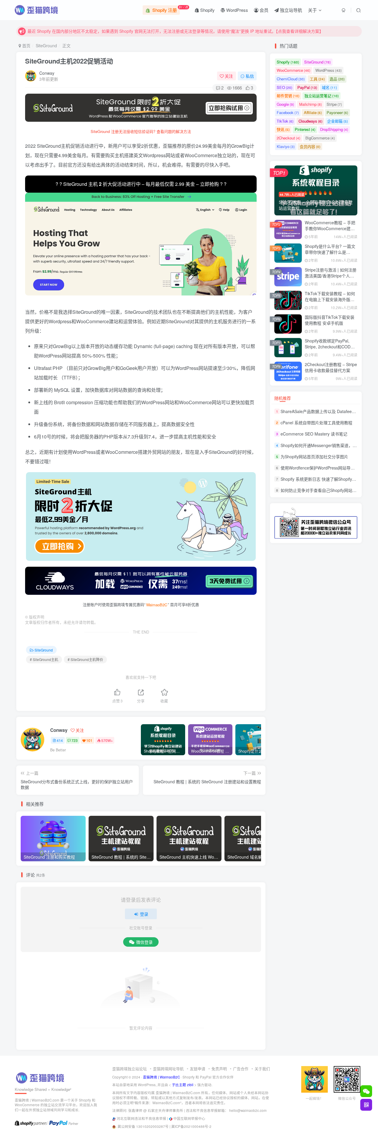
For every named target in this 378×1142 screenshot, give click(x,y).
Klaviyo (286, 146)
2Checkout (288, 138)
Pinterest (305, 129)
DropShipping (334, 129)
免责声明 (219, 1068)
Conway (46, 73)
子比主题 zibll (182, 1084)
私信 (250, 76)
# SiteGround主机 (44, 659)
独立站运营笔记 (321, 95)
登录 (144, 914)
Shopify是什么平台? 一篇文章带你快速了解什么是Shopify (330, 252)
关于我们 (262, 1068)
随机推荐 (282, 398)
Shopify (207, 10)
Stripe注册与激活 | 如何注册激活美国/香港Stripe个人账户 (330, 275)
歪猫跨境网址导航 (168, 1068)
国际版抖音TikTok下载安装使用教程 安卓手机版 (329, 320)
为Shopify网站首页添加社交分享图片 (314, 456)
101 (89, 740)
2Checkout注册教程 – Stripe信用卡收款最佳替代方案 (331, 367)
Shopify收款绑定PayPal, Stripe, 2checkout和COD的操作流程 (330, 346)
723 (74, 740)
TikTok (285, 121)
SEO (284, 87)
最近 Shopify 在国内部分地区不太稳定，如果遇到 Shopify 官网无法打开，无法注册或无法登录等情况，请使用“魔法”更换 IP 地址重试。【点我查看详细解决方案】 (175, 31)
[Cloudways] (141, 581)
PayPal (307, 87)
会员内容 (310, 146)
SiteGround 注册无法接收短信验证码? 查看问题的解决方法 (141, 131)
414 (60, 740)
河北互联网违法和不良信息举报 (141, 1118)
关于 (312, 10)
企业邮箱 (337, 121)
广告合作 (240, 1068)
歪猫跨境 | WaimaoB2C (161, 1077)
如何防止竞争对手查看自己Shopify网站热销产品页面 (329, 490)
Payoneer (337, 112)
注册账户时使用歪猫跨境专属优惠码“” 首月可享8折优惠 (141, 604)
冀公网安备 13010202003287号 (143, 1126)
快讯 (283, 129)
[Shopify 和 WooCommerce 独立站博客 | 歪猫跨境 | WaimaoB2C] (41, 1077)
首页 (25, 45)
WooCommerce (293, 70)
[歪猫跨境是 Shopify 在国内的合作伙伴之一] (31, 1122)
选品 (337, 79)
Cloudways (310, 121)
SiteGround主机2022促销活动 (69, 61)
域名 (329, 87)
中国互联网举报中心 (189, 1118)
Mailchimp (310, 104)
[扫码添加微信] (366, 1091)
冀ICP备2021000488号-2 (191, 1126)
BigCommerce (320, 138)
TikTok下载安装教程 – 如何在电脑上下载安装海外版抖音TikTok (330, 299)
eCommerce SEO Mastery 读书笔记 (314, 434)
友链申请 (197, 1068)
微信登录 (144, 942)
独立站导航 (290, 10)
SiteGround (46, 45)
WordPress (236, 10)
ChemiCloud (291, 79)
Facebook (288, 112)
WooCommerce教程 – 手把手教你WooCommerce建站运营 (330, 228)
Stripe (334, 104)
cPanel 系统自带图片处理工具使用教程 (316, 422)
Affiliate (313, 112)
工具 (317, 79)
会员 (263, 10)
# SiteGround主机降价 (85, 659)
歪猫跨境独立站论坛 (129, 1068)
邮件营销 (288, 95)
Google (285, 104)
